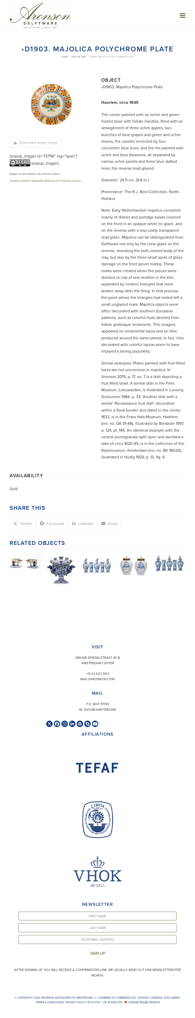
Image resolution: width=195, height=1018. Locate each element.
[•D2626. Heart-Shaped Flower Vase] (61, 569)
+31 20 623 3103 (97, 673)
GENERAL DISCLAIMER (165, 998)
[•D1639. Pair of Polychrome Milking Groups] (25, 562)
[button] (182, 15)
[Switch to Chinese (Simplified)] (4, 1012)
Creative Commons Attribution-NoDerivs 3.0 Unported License (45, 180)
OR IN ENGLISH (112, 1002)
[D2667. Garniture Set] (169, 562)
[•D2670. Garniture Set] (97, 563)
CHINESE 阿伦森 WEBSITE (143, 1002)
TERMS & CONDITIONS (49, 1002)
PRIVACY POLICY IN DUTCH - (84, 1002)
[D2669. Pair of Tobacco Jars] (133, 565)
